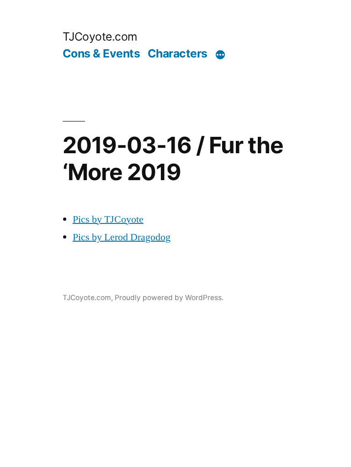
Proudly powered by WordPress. (169, 297)
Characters (177, 53)
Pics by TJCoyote (108, 219)
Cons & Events (101, 53)
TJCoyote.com (100, 36)
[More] (220, 55)
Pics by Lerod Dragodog (121, 237)
